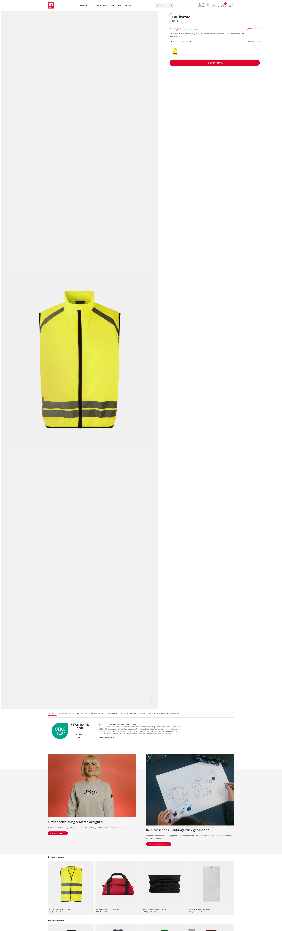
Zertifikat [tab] (52, 713)
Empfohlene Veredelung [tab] (117, 713)
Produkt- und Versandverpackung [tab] (164, 713)
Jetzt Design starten (56, 833)
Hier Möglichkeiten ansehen (158, 844)
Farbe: (215, 41)
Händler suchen (215, 62)
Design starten (253, 28)
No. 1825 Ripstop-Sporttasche (107, 909)
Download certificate (106, 737)
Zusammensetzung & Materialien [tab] (73, 713)
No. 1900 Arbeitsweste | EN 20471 (62, 909)
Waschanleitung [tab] (97, 713)
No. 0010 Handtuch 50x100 (199, 909)
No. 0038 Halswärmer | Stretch (154, 909)
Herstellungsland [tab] (138, 713)
